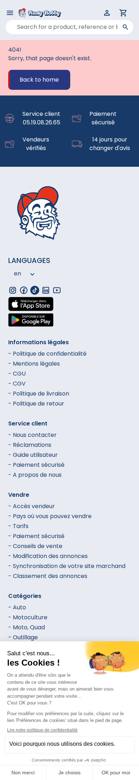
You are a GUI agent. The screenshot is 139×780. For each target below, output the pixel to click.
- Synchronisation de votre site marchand (66, 566)
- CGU (17, 374)
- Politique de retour (36, 403)
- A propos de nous (35, 475)
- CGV (17, 383)
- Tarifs (18, 526)
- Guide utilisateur (33, 455)
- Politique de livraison (38, 393)
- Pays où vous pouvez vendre (50, 516)
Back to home (39, 80)
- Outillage (23, 637)
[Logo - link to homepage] (35, 13)
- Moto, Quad (26, 627)
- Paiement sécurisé (36, 465)
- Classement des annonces (47, 576)
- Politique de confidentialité (47, 354)
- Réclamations (29, 445)
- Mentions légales (34, 364)
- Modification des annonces (48, 556)
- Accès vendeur (31, 506)
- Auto (17, 607)
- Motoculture (27, 617)
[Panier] (123, 13)
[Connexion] (107, 13)
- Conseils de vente (35, 546)
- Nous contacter (32, 435)
